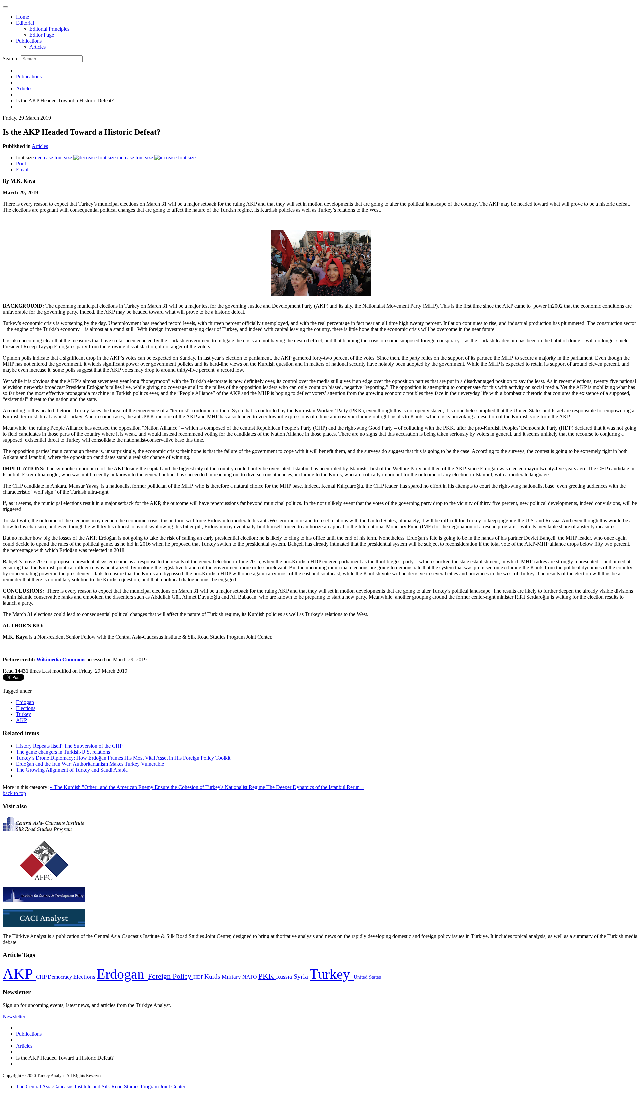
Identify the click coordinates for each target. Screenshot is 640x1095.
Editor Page (41, 35)
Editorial (25, 23)
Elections (25, 708)
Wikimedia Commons (60, 659)
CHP (42, 977)
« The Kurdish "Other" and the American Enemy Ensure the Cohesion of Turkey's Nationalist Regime (158, 787)
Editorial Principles (49, 29)
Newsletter (14, 1016)
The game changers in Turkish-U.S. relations (63, 752)
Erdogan (25, 702)
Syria (302, 976)
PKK (267, 976)
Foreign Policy (170, 976)
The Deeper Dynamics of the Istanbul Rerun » (315, 787)
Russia (285, 976)
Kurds (213, 976)
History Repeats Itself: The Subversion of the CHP (69, 746)
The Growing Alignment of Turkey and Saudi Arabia (72, 770)
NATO (250, 977)
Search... (12, 58)
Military (232, 977)
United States (367, 977)
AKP (21, 720)
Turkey (23, 714)
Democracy (60, 977)
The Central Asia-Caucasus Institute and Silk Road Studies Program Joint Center (100, 1086)
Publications (29, 41)
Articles (37, 47)
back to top (14, 793)
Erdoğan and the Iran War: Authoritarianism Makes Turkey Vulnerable (90, 764)
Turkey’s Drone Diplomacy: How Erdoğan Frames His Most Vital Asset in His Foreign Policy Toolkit (123, 758)
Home (22, 17)
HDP (198, 977)
